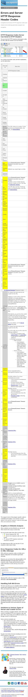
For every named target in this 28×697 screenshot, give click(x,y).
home (2, 690)
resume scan (13, 637)
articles (13, 691)
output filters (23, 335)
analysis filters (14, 335)
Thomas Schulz (12, 668)
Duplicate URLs (12, 442)
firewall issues (7, 626)
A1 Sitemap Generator (9, 7)
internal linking (16, 129)
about (5, 690)
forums (17, 691)
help (21, 654)
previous (24, 654)
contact (8, 690)
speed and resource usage (17, 642)
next (11, 655)
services (16, 690)
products (12, 690)
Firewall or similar (15, 395)
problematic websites (14, 184)
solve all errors (7, 641)
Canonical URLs (12, 430)
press (6, 691)
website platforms (10, 647)
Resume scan (14, 385)
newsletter (10, 691)
